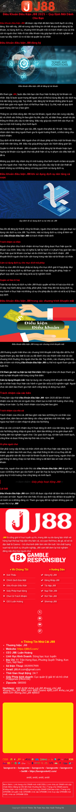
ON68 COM (46, 789)
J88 (4, 537)
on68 (29, 777)
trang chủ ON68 (25, 784)
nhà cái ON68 (57, 784)
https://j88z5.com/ (28, 649)
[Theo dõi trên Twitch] (40, 631)
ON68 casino (62, 787)
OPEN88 (6, 792)
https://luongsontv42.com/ (43, 771)
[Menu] (4, 6)
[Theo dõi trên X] (40, 612)
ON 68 (24, 787)
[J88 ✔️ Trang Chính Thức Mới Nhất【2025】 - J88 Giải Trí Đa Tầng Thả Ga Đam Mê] (38, 6)
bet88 (24, 771)
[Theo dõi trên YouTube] (40, 624)
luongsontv (24, 768)
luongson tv (10, 768)
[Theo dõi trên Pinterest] (40, 618)
